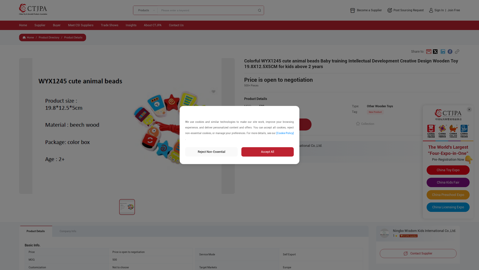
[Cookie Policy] (285, 133)
